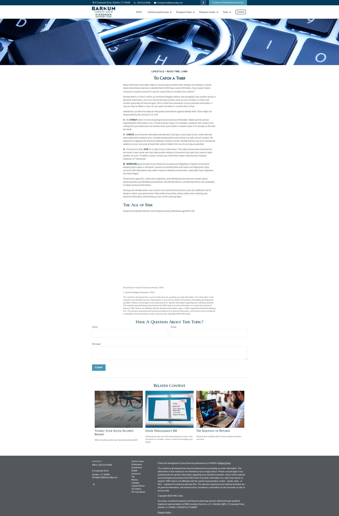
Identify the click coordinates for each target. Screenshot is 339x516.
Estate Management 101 (161, 431)
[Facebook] (203, 2)
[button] (139, 12)
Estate (134, 470)
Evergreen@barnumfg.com (170, 3)
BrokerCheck (224, 463)
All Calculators (138, 492)
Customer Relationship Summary (228, 2)
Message (96, 344)
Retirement (136, 464)
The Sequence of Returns (213, 431)
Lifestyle (135, 483)
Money (134, 480)
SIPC (223, 504)
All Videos (136, 489)
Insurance (136, 474)
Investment (136, 467)
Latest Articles (138, 486)
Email (173, 327)
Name (95, 327)
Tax (133, 477)
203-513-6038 (143, 3)
